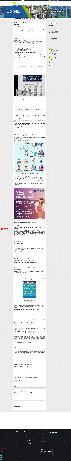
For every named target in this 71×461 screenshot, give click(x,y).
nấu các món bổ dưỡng (24, 353)
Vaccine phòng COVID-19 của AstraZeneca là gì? (21, 40)
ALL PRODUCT (16, 5)
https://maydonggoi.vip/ (27, 362)
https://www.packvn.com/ (20, 362)
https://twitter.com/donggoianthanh (21, 368)
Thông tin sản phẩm (21, 21)
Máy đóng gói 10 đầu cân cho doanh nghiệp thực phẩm (52, 42)
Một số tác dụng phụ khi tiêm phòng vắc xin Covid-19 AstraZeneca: (24, 48)
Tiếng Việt (48, 0)
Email (31, 392)
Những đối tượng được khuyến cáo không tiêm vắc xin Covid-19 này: (25, 43)
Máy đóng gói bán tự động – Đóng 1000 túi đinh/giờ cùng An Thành (53, 32)
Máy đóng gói (31, 5)
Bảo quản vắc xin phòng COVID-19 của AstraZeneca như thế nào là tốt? (25, 47)
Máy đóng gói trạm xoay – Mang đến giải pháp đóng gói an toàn (52, 35)
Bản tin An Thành (16, 21)
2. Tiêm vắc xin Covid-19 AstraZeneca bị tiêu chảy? (23, 50)
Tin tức (35, 5)
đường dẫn (35, 377)
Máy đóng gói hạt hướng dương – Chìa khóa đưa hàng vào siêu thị (53, 28)
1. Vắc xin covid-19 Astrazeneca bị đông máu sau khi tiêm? (24, 49)
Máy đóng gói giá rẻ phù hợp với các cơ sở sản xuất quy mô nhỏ (52, 39)
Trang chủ (24, 5)
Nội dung (15, 399)
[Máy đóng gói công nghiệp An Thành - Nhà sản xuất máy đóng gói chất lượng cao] (16, 3)
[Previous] (2, 12)
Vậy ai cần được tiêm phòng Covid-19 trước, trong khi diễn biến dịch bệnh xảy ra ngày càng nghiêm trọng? (28, 41)
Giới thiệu (27, 5)
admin (21, 26)
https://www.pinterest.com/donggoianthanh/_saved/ (24, 364)
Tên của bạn (15, 392)
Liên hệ (37, 5)
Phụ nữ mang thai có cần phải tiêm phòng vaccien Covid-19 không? (24, 42)
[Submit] (57, 23)
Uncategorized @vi (27, 21)
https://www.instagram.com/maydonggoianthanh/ (24, 366)
